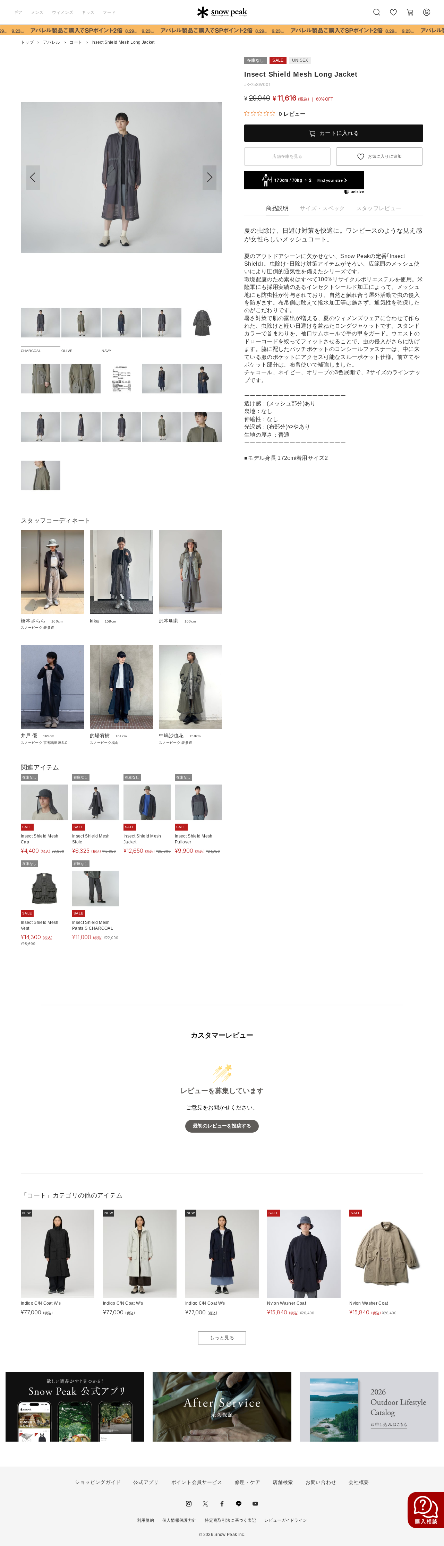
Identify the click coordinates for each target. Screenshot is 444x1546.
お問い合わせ (321, 1482)
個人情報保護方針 (179, 1520)
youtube (255, 1503)
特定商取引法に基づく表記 (230, 1520)
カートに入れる (339, 133)
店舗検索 (283, 1482)
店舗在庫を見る (287, 156)
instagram (188, 1503)
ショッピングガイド (98, 1482)
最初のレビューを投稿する (222, 1126)
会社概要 (359, 1482)
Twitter (205, 1503)
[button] (209, 177)
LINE (238, 1503)
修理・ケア (248, 1482)
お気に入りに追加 (385, 156)
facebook (222, 1503)
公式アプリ (146, 1482)
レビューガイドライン (285, 1520)
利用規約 (145, 1520)
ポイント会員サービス (196, 1482)
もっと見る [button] (222, 1337)
